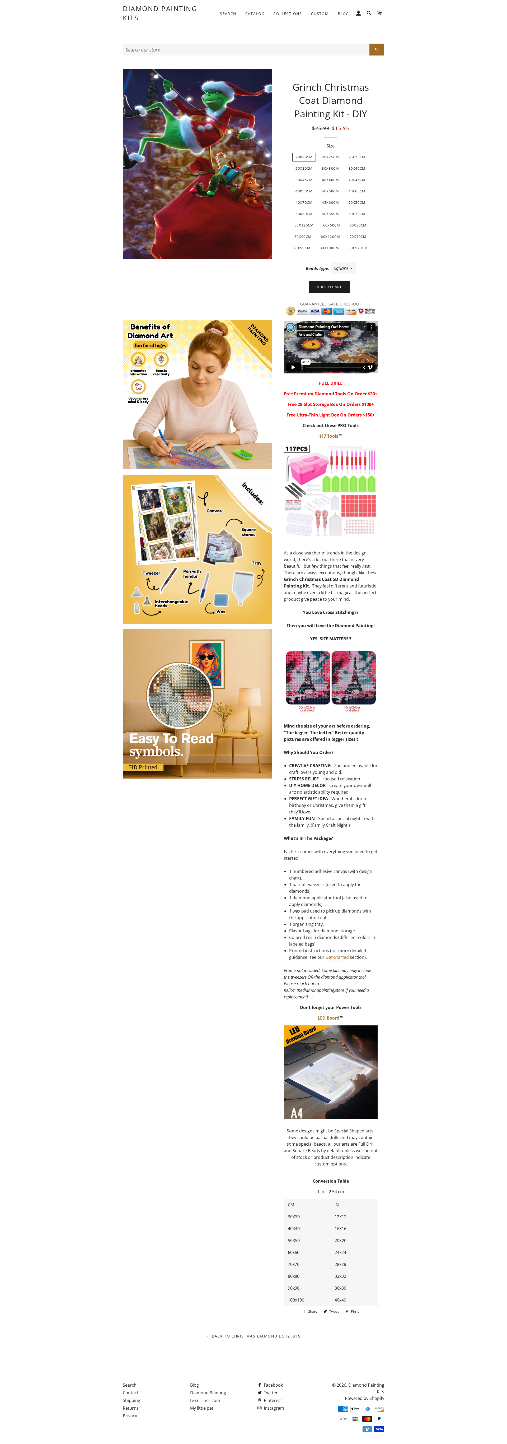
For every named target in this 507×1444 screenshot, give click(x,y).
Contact (130, 1393)
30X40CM (357, 168)
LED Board (328, 1018)
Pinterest (272, 1400)
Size (331, 146)
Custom (320, 13)
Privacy (130, 1416)
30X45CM (304, 179)
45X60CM (330, 202)
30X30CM (330, 168)
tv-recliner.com (205, 1400)
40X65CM (357, 191)
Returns (131, 1408)
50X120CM (304, 225)
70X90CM (302, 248)
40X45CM (357, 179)
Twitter (270, 1393)
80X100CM (329, 248)
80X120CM (358, 248)
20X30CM (304, 168)
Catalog (255, 13)
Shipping (131, 1400)
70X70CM (358, 236)
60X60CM (331, 225)
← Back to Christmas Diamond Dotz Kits (253, 1336)
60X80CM (358, 225)
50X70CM (357, 213)
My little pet (201, 1408)
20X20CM (304, 157)
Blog (343, 13)
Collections (287, 13)
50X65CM (330, 213)
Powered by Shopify (364, 1398)
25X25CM (357, 157)
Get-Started (337, 957)
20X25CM (330, 157)
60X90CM (303, 236)
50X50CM (357, 202)
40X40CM (330, 179)
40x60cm (330, 191)
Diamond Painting (208, 1393)
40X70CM (304, 202)
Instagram (273, 1408)
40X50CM (304, 191)
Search (228, 13)
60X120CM (330, 236)
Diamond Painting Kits (160, 13)
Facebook (273, 1385)
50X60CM (304, 213)
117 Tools (328, 436)
